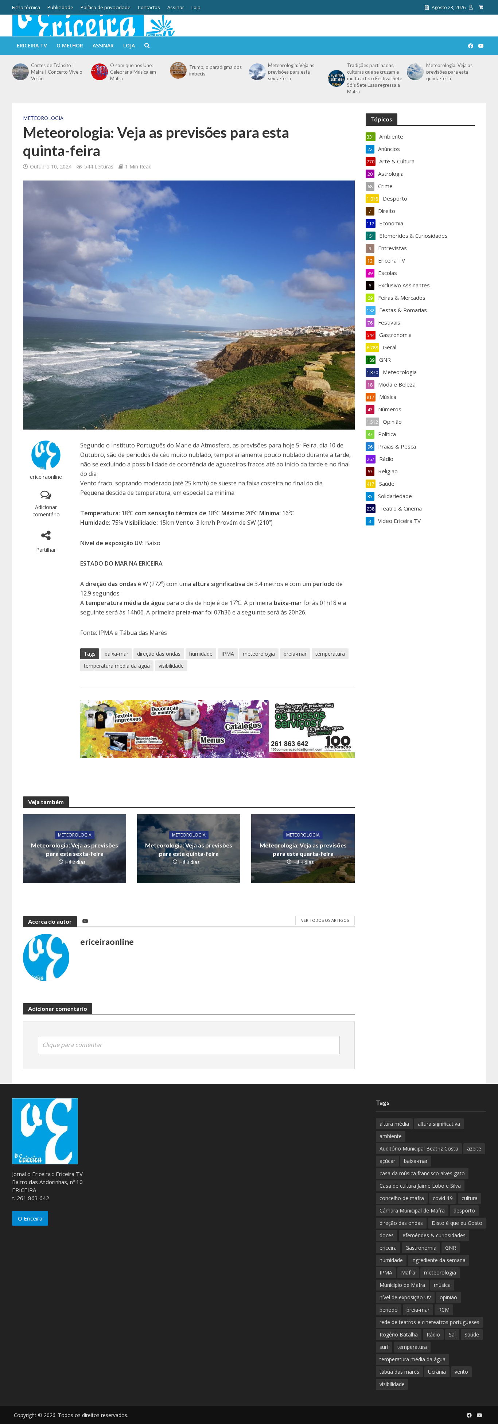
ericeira (388, 1247)
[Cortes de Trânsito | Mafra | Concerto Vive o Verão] (19, 71)
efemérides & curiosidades (434, 1235)
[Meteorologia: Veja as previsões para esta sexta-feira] (256, 71)
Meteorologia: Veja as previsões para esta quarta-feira (303, 849)
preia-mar (295, 653)
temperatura (330, 653)
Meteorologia (43, 118)
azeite (474, 1148)
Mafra (408, 1272)
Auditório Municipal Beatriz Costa (419, 1148)
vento (461, 1371)
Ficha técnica (26, 7)
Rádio (433, 1334)
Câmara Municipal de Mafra (412, 1210)
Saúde (471, 1334)
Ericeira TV (32, 45)
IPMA (227, 653)
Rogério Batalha (399, 1334)
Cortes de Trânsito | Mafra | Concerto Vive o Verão (56, 71)
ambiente (391, 1136)
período (389, 1309)
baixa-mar (116, 653)
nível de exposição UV (405, 1297)
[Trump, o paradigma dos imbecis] (177, 70)
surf (384, 1346)
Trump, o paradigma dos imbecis (215, 70)
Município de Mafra (402, 1284)
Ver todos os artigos (325, 920)
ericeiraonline (46, 476)
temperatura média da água (117, 665)
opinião (448, 1297)
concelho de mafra (402, 1198)
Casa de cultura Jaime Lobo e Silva (420, 1185)
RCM (444, 1309)
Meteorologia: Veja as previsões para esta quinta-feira (449, 71)
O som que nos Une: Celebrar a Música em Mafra (133, 71)
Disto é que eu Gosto (457, 1222)
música (442, 1284)
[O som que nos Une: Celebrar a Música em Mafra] (98, 71)
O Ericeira (30, 1218)
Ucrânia (437, 1371)
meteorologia (259, 653)
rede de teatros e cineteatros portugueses (429, 1322)
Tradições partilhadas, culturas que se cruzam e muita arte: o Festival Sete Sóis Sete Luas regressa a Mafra (374, 78)
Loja (196, 7)
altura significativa (439, 1123)
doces (387, 1235)
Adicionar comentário (46, 511)
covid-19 (443, 1198)
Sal (452, 1334)
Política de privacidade (106, 7)
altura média (394, 1123)
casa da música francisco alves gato (422, 1173)
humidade (201, 653)
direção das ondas (158, 653)
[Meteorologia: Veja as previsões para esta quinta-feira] (414, 71)
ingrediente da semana (439, 1260)
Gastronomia (420, 1247)
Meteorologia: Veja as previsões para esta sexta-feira (291, 71)
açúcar (387, 1160)
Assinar (175, 7)
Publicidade (60, 7)
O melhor (70, 45)
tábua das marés (399, 1371)
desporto (464, 1210)
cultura (470, 1198)
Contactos (149, 7)
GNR (450, 1247)
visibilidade (171, 665)
